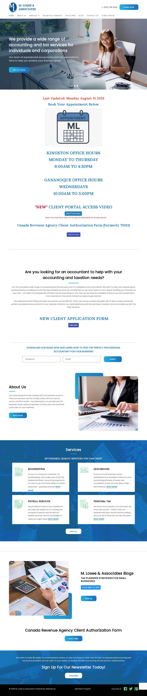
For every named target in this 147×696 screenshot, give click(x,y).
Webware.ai (50, 689)
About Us (21, 15)
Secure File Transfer (52, 15)
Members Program (83, 689)
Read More (18, 415)
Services (33, 15)
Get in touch (19, 70)
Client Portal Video (73, 213)
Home (11, 15)
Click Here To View (90, 587)
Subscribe (73, 676)
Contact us (77, 296)
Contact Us (92, 15)
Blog (81, 15)
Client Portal (108, 15)
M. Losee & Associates (25, 689)
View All (73, 531)
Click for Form (73, 234)
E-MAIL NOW (129, 7)
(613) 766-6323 (110, 7)
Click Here (74, 325)
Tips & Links (70, 15)
